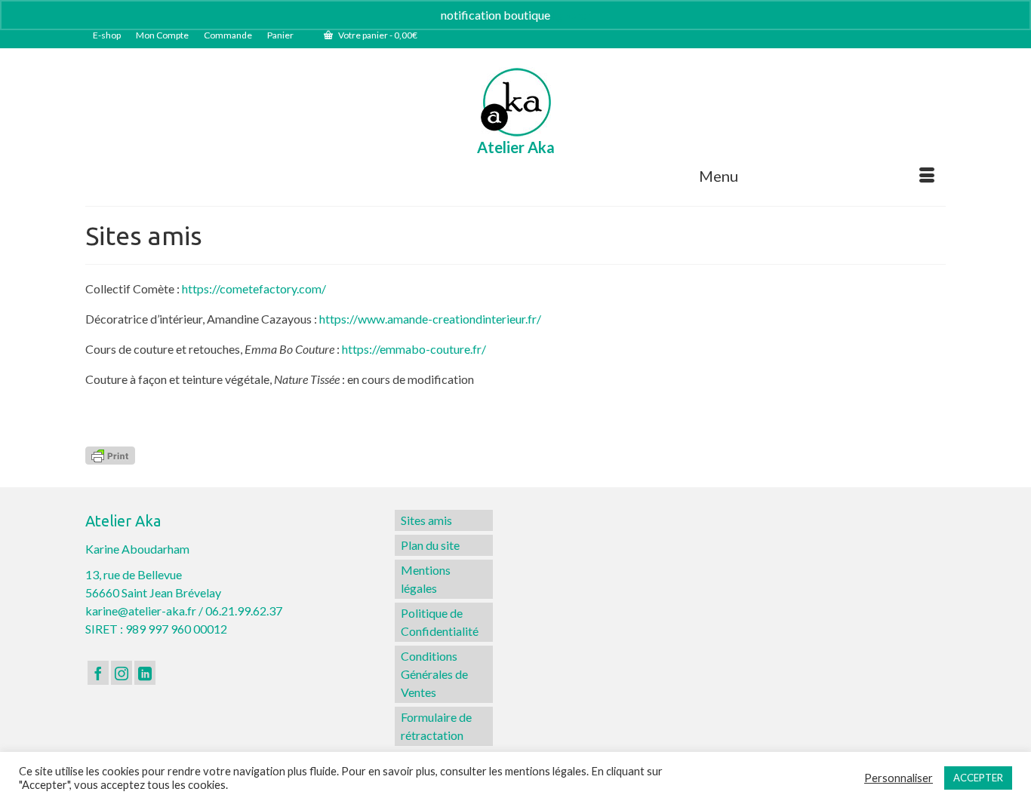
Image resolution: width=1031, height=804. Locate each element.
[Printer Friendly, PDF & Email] (110, 454)
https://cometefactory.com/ (254, 288)
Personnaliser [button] (898, 778)
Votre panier (377, 35)
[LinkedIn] (144, 673)
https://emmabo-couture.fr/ (414, 349)
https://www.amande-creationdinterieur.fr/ (430, 318)
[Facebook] (98, 673)
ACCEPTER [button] (978, 778)
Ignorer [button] (571, 15)
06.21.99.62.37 (243, 610)
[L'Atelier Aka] (516, 102)
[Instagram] (121, 673)
